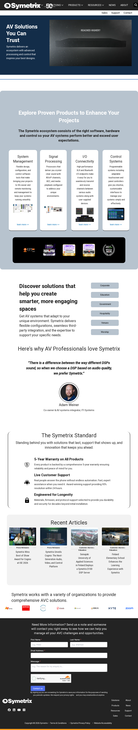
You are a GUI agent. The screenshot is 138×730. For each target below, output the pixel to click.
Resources (95, 5)
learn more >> (23, 224)
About (124, 5)
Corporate (105, 285)
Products (74, 5)
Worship (105, 332)
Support (115, 12)
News (112, 5)
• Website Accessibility (102, 723)
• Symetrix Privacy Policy (79, 723)
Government (105, 304)
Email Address (38, 650)
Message (36, 661)
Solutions (54, 5)
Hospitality (105, 313)
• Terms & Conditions (57, 723)
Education (104, 295)
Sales (105, 12)
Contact (128, 12)
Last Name (75, 639)
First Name (36, 639)
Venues (104, 323)
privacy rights (69, 695)
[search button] (136, 5)
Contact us (38, 688)
